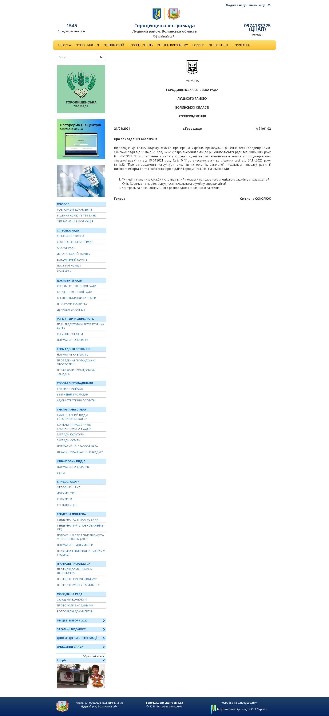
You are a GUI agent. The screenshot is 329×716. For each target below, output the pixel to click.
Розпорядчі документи (74, 209)
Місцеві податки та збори (76, 298)
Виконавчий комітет (73, 259)
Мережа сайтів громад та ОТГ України (241, 709)
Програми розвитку (72, 303)
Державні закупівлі (71, 309)
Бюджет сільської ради (74, 292)
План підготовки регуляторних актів (80, 326)
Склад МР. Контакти (72, 599)
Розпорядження (87, 45)
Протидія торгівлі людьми (77, 579)
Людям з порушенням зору (246, 5)
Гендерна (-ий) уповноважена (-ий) (80, 527)
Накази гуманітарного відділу (80, 452)
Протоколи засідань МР (75, 605)
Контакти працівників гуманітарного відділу (74, 426)
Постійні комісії (69, 265)
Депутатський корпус (73, 253)
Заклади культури (70, 434)
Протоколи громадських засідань (76, 372)
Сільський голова (70, 236)
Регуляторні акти (70, 334)
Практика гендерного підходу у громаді (81, 552)
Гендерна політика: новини (77, 519)
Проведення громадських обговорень (76, 362)
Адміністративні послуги (76, 400)
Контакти (64, 271)
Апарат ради (66, 248)
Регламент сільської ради (76, 286)
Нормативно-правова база (77, 446)
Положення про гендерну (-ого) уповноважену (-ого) (80, 537)
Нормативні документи (75, 545)
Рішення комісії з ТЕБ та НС (77, 215)
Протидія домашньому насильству (74, 571)
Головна (64, 45)
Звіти (61, 472)
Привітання (241, 45)
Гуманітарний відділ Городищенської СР (72, 417)
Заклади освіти (68, 440)
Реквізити (64, 499)
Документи (65, 493)
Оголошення (218, 45)
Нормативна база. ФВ (73, 467)
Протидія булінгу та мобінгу (78, 585)
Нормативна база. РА (72, 340)
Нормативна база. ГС (72, 354)
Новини (198, 45)
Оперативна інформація (75, 221)
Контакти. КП (67, 505)
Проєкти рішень (141, 45)
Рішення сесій (113, 45)
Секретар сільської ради (75, 242)
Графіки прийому (70, 388)
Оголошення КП (68, 487)
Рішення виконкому (172, 45)
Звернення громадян (72, 394)
